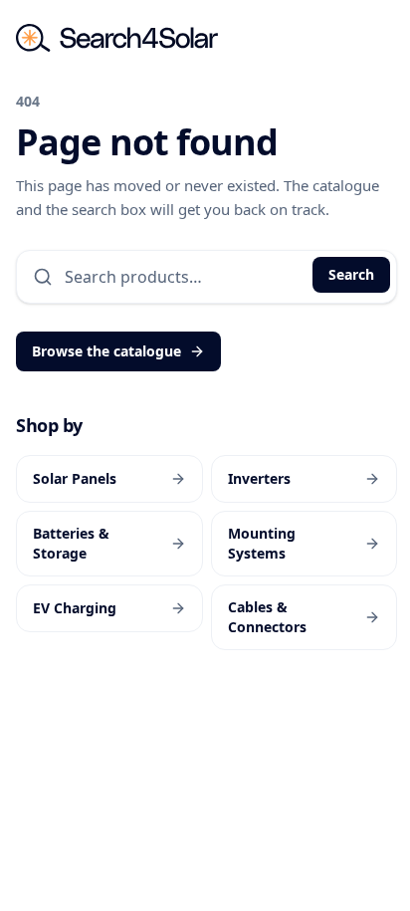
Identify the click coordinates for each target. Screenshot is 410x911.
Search (351, 274)
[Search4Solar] (117, 38)
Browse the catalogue (106, 351)
